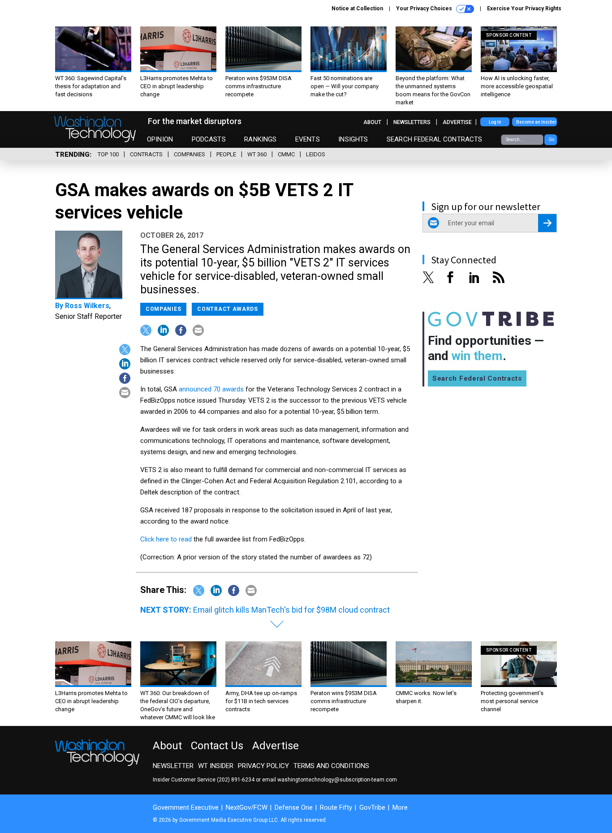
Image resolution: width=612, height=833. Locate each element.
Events (307, 139)
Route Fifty (336, 807)
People (226, 154)
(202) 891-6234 (235, 780)
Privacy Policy (263, 766)
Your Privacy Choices (424, 8)
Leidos (315, 154)
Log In (495, 122)
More (400, 807)
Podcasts (209, 139)
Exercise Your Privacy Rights (524, 8)
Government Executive (186, 807)
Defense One (294, 807)
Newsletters (412, 122)
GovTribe (372, 807)
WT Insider (215, 766)
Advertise (457, 122)
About (372, 122)
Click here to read (166, 539)
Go (551, 139)
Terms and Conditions (331, 766)
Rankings (260, 139)
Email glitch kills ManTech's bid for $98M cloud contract (291, 609)
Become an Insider (536, 122)
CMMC (286, 154)
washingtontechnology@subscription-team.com (337, 780)
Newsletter (173, 766)
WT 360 (257, 154)
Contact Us (217, 745)
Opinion (160, 139)
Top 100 (108, 154)
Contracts (146, 154)
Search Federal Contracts (435, 139)
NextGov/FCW (246, 807)
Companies (189, 154)
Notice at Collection (357, 8)
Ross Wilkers (87, 305)
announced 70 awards (211, 389)
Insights (353, 139)
